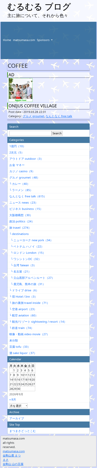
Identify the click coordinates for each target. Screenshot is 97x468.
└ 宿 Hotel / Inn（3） (23, 296)
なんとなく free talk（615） (27, 196)
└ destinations (19, 234)
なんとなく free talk (59, 116)
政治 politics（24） (21, 221)
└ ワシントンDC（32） (25, 259)
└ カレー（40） (19, 184)
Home (7, 40)
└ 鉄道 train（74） (21, 328)
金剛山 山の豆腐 (13, 464)
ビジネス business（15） (26, 209)
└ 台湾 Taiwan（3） (22, 265)
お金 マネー (17, 165)
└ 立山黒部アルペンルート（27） (31, 278)
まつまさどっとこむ (22, 431)
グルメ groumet (33, 116)
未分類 (13, 340)
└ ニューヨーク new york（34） (31, 240)
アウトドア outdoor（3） (26, 159)
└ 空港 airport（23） (23, 309)
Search (57, 133)
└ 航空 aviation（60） (23, 315)
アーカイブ (16, 418)
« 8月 (12, 399)
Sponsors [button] (43, 40)
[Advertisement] (74, 40)
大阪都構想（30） (21, 215)
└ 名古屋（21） (20, 271)
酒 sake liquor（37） (23, 353)
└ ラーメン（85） (21, 190)
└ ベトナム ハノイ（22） (26, 246)
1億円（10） (17, 146)
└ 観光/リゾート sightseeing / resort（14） (38, 322)
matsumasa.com (24, 40)
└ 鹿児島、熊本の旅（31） (27, 284)
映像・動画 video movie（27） (29, 334)
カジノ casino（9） (22, 171)
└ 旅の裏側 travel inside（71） (29, 303)
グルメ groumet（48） (24, 177)
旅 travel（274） (20, 228)
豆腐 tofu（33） (19, 347)
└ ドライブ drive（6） (24, 290)
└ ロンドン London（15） (27, 253)
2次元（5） (16, 152)
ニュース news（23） (23, 202)
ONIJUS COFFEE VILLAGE (33, 106)
